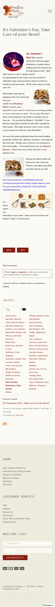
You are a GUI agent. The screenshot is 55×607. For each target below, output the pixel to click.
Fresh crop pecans (14, 365)
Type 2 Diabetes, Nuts (39, 382)
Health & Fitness (13, 372)
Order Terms (8, 518)
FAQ (5, 505)
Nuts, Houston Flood (38, 345)
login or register (18, 272)
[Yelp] (5, 596)
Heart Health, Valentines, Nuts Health (13, 385)
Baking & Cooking (11, 478)
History (9, 392)
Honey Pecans (35, 322)
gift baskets (11, 369)
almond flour (11, 316)
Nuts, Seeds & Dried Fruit (14, 468)
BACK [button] (9, 250)
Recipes (32, 365)
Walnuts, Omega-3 (37, 385)
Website (32, 389)
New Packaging (36, 326)
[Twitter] (20, 596)
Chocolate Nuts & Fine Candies (17, 471)
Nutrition (6, 509)
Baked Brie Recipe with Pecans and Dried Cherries (16, 335)
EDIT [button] (23, 250)
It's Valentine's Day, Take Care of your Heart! (26, 403)
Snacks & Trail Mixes (12, 474)
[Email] (34, 596)
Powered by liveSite (11, 589)
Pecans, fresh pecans (38, 349)
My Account (8, 515)
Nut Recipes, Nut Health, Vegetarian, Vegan (37, 332)
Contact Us (8, 512)
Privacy (40, 586)
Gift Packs (7, 481)
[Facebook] (13, 596)
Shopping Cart (9, 522)
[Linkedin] (27, 596)
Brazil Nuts (10, 342)
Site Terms (30, 586)
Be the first (19, 415)
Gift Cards (7, 484)
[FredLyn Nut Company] (13, 10)
